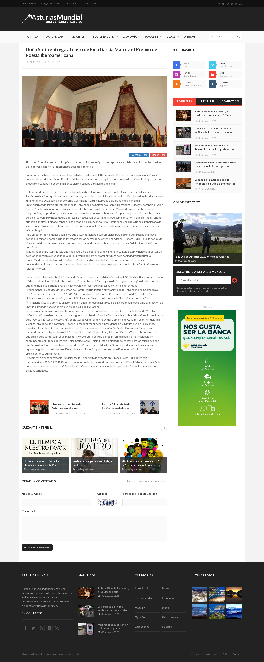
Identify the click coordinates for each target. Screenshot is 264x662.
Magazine (151, 36)
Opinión (189, 36)
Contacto (71, 3)
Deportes (78, 36)
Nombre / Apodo (32, 493)
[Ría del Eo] (217, 611)
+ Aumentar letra (139, 154)
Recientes (207, 101)
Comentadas (231, 101)
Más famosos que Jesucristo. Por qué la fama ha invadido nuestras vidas (142, 465)
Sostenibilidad (103, 36)
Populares (184, 101)
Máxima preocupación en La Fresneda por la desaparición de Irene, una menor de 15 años (214, 149)
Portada (32, 36)
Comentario (29, 511)
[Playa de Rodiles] (217, 594)
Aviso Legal (90, 3)
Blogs (171, 36)
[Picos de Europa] (234, 611)
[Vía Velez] (199, 611)
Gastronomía (170, 617)
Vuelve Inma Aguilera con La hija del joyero (92, 463)
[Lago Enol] (234, 594)
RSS (225, 654)
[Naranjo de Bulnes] (199, 594)
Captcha (102, 493)
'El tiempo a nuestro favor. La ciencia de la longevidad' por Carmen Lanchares (41, 465)
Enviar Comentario (39, 547)
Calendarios (142, 626)
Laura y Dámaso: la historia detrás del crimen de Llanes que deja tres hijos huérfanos (215, 166)
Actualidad (54, 36)
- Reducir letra (158, 154)
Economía (130, 36)
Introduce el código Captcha (139, 493)
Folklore (167, 626)
